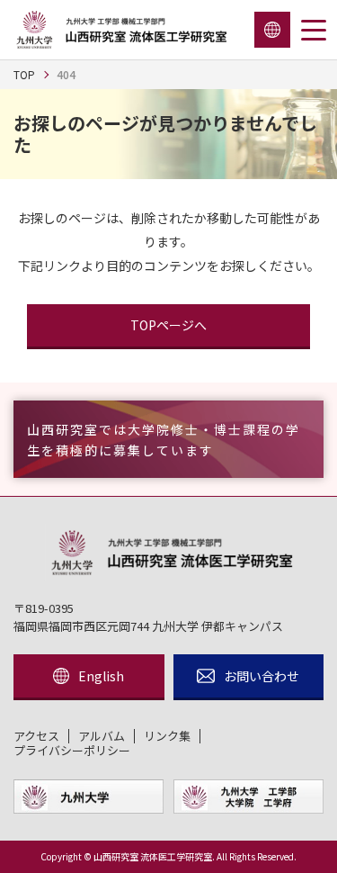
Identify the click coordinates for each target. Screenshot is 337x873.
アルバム (101, 736)
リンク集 (167, 736)
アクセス (36, 736)
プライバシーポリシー (71, 750)
